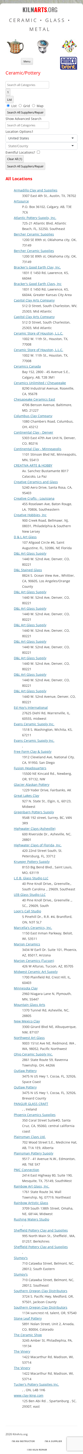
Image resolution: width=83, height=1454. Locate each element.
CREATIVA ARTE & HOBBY (33, 465)
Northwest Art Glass (29, 1038)
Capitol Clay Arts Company (34, 300)
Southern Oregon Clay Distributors (40, 1291)
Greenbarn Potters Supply (34, 812)
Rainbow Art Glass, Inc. (31, 1186)
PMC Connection (26, 1170)
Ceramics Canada (27, 366)
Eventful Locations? (21, 152)
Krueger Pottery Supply (32, 861)
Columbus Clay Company (33, 416)
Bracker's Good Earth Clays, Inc (38, 284)
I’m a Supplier (53, 1441)
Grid (26, 106)
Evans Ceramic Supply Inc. (34, 724)
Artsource (21, 201)
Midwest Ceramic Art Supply (36, 971)
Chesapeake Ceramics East (34, 399)
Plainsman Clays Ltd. (30, 1137)
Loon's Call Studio (27, 911)
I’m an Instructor (23, 1441)
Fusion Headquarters (30, 768)
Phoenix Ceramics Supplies (35, 1115)
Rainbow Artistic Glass (31, 1203)
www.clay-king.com (28, 1395)
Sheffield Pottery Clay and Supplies (41, 1230)
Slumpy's (21, 1258)
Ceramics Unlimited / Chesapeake (40, 383)
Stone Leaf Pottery (28, 1318)
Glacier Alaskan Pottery (31, 784)
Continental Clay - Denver (33, 432)
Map (40, 106)
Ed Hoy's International (31, 707)
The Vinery (22, 1351)
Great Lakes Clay (26, 795)
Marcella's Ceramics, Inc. (33, 927)
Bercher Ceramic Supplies (34, 234)
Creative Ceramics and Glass (36, 482)
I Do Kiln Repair (37, 1449)
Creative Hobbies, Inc (30, 515)
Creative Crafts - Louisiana (34, 498)
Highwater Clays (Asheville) (34, 828)
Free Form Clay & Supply (32, 751)
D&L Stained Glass (28, 570)
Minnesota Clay (26, 988)
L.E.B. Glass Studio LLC (31, 878)
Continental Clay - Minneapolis (37, 449)
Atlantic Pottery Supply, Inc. (35, 218)
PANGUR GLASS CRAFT (31, 1104)
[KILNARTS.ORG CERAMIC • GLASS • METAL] (41, 53)
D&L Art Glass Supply (30, 553)
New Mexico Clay (27, 1021)
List (9, 99)
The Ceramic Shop (28, 1335)
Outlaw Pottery (25, 1071)
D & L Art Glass (25, 537)
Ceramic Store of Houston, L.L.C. (38, 333)
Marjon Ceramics (27, 944)
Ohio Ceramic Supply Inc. (33, 1054)
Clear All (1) (14, 159)
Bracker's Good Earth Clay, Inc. (37, 267)
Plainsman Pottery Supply (33, 1153)
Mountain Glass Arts (29, 1005)
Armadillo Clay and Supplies (35, 190)
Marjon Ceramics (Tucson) (34, 960)
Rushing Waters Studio (31, 1219)
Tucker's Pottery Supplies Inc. (36, 1384)
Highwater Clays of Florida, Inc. (38, 845)
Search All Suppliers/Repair (25, 112)
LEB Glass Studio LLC (30, 894)
